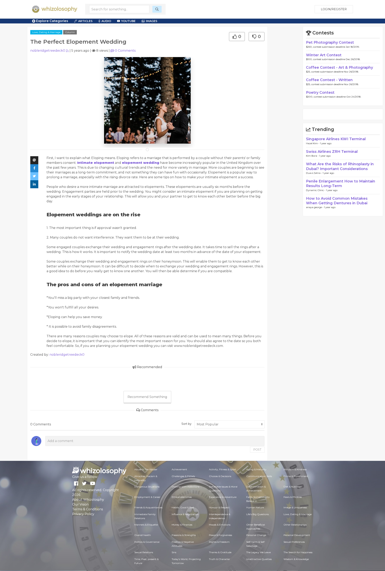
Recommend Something (147, 397)
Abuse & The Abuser (145, 469)
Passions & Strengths (184, 535)
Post (257, 449)
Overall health (142, 535)
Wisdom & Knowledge (296, 559)
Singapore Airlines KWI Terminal (336, 139)
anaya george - (315, 207)
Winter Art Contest (323, 55)
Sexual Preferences (294, 541)
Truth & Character (219, 559)
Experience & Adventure (222, 496)
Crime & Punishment (296, 476)
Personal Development (297, 535)
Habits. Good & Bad (183, 507)
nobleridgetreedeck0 (47, 50)
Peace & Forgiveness (220, 535)
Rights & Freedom (219, 541)
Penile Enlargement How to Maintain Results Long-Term (340, 183)
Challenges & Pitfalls (183, 476)
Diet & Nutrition (293, 486)
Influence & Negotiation (185, 514)
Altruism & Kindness (295, 469)
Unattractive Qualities (259, 559)
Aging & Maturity (256, 469)
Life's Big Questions (257, 514)
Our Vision (80, 504)
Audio (106, 21)
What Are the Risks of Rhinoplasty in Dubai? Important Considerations (340, 166)
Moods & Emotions (219, 524)
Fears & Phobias (293, 496)
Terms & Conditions (87, 509)
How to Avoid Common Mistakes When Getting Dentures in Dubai (337, 200)
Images (151, 21)
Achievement (179, 469)
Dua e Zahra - (314, 172)
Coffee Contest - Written (329, 80)
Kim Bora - (312, 155)
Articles (85, 21)
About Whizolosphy (88, 500)
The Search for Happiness (298, 552)
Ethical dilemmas (182, 496)
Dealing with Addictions (185, 486)
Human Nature (255, 507)
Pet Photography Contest (330, 42)
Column (70, 32)
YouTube (128, 21)
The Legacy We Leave (258, 552)
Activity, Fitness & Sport (222, 469)
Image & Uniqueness (295, 507)
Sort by (186, 424)
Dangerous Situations (146, 486)
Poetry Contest (320, 92)
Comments (125, 50)
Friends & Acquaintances (148, 507)
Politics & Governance (146, 541)
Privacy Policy (83, 514)
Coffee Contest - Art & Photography (339, 67)
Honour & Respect (219, 507)
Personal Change (256, 535)
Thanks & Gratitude (220, 552)
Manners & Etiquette (146, 524)
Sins (174, 552)
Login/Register (334, 9)
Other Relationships (295, 524)
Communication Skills (259, 476)
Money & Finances (182, 524)
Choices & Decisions (220, 476)
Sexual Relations (143, 552)
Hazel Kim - (313, 143)
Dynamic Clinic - (316, 190)
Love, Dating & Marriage (46, 32)
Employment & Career (147, 496)
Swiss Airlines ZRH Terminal (332, 151)
